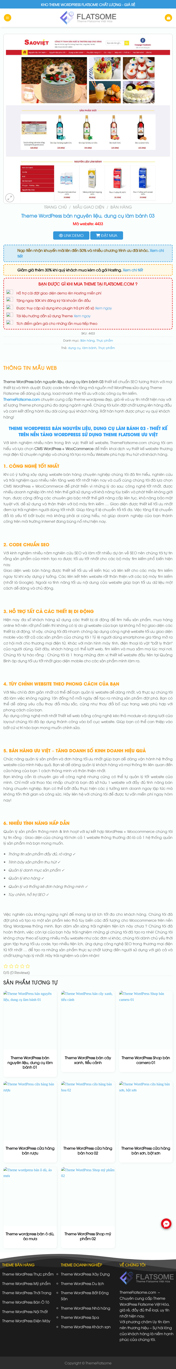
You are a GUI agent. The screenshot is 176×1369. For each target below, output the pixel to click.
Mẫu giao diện (88, 206)
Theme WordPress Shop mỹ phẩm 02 (88, 1236)
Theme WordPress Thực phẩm (28, 1273)
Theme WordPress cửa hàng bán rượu (30, 1150)
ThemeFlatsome (98, 1362)
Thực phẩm (104, 340)
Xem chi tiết (133, 269)
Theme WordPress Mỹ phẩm (26, 1283)
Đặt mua (108, 235)
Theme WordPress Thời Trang (26, 1292)
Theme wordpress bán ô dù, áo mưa (30, 1236)
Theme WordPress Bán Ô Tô (25, 1302)
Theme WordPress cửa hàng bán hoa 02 (87, 1150)
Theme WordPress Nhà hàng (85, 1308)
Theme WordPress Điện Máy (26, 1320)
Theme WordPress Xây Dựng (85, 1273)
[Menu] (7, 18)
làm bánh (89, 348)
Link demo (73, 235)
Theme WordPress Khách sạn (86, 1326)
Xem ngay (103, 307)
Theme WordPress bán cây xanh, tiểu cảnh (88, 1060)
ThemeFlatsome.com (21, 399)
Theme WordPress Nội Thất (25, 1311)
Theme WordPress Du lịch (82, 1283)
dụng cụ (74, 348)
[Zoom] (9, 197)
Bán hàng (121, 206)
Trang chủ (55, 206)
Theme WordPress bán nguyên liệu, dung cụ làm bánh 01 (30, 1062)
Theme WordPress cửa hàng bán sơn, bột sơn (145, 1150)
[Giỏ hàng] (168, 18)
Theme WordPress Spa (80, 1317)
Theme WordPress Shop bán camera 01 (146, 1060)
